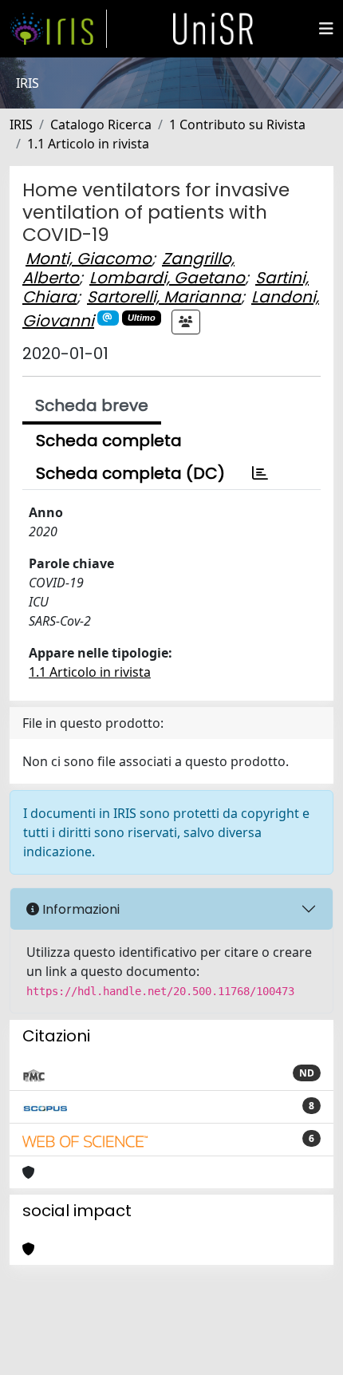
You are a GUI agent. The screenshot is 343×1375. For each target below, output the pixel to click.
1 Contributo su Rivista (237, 124)
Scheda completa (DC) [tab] (130, 473)
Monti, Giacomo (89, 258)
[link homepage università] (213, 29)
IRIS (21, 124)
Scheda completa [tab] (109, 440)
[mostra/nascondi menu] (326, 29)
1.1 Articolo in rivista (88, 143)
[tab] (260, 473)
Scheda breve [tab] (91, 405)
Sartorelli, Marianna (164, 297)
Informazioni (79, 909)
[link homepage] (58, 29)
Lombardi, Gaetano (167, 278)
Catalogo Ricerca (101, 124)
